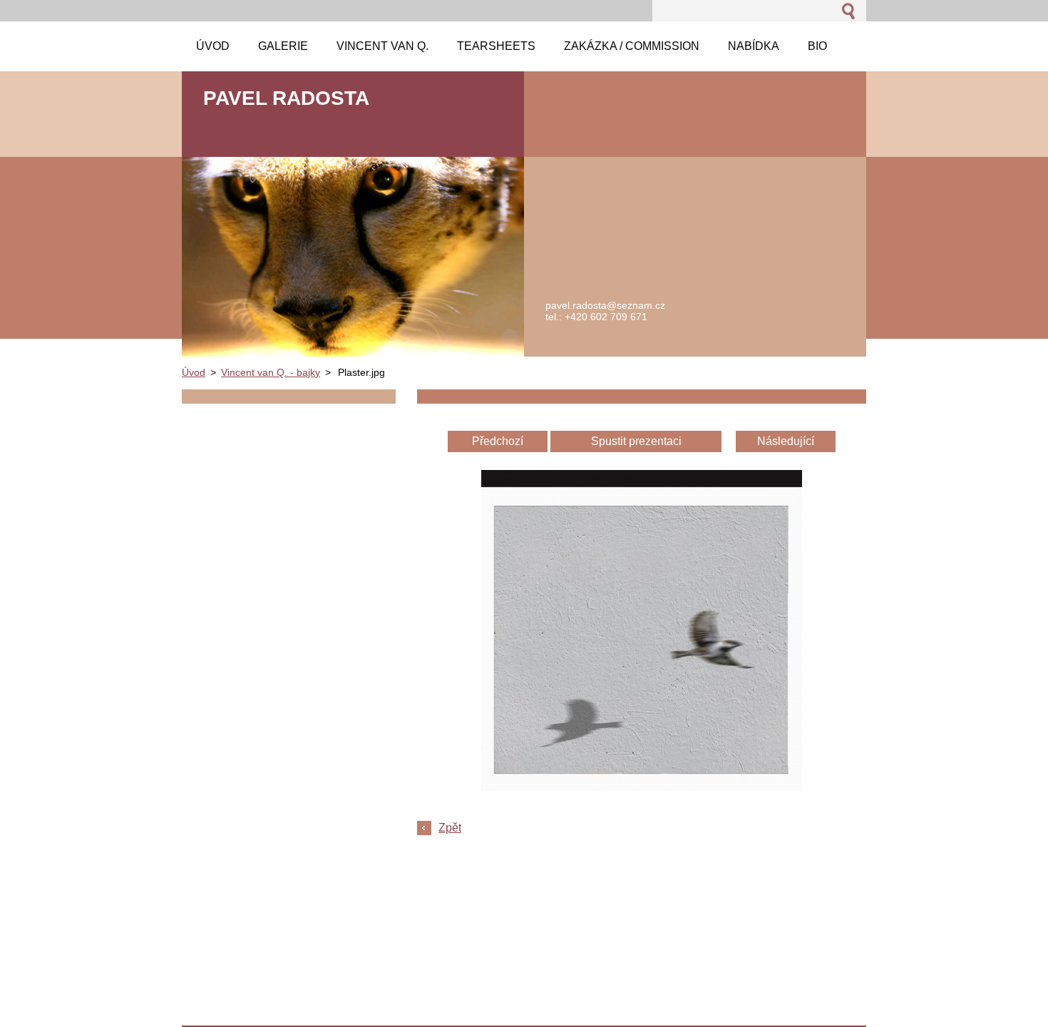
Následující (785, 441)
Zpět (449, 828)
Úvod (193, 372)
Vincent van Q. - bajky (270, 372)
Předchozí (497, 441)
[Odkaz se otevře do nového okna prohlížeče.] (641, 787)
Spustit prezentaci (636, 441)
